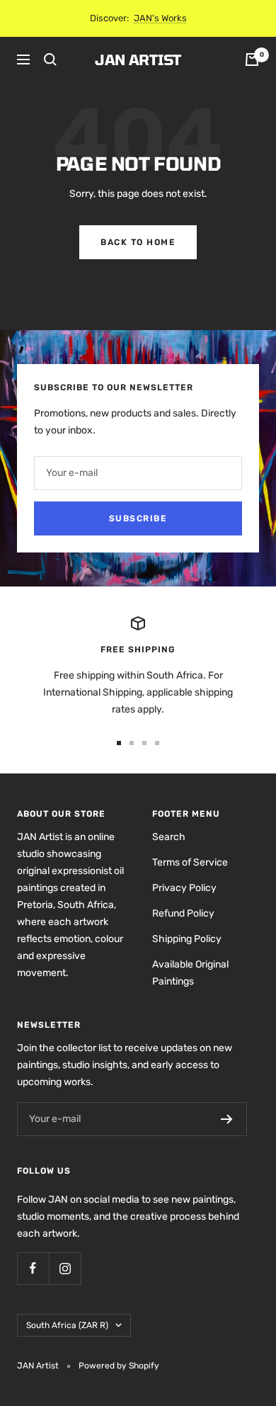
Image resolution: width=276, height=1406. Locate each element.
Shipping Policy (187, 939)
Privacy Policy (184, 888)
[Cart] (252, 59)
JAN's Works (160, 18)
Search (168, 837)
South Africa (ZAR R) (67, 1325)
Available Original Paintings (190, 972)
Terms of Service (190, 862)
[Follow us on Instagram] (65, 1268)
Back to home (138, 242)
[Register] (227, 1119)
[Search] (50, 59)
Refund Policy (183, 913)
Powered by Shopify (119, 1366)
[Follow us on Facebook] (33, 1268)
